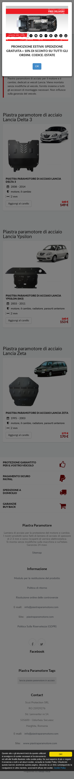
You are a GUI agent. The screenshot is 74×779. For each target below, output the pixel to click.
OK (37, 66)
